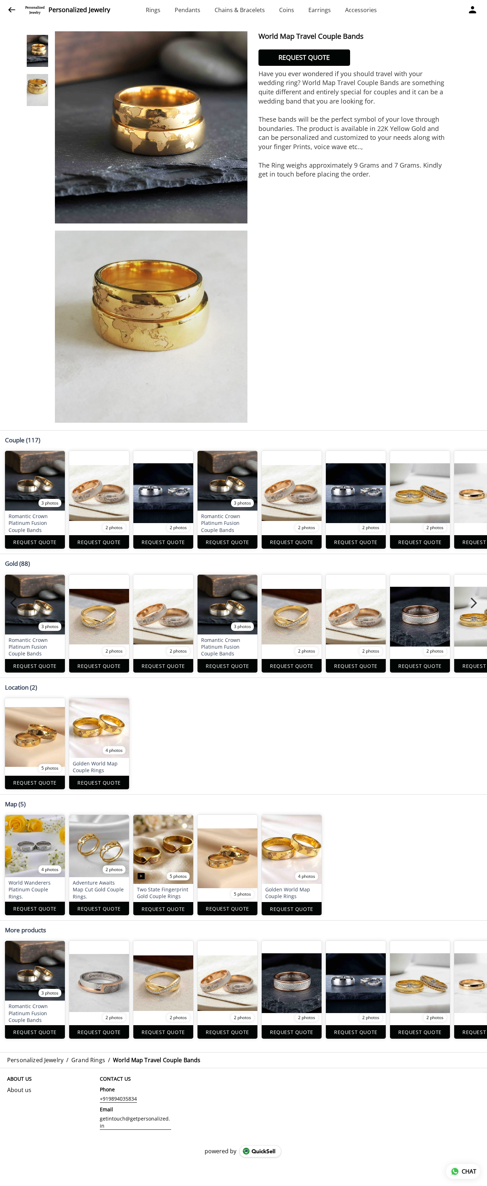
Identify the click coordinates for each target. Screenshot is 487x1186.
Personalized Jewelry (79, 10)
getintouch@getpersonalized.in (135, 1122)
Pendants (187, 10)
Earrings (319, 10)
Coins (286, 10)
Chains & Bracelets (240, 10)
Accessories (361, 10)
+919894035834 (118, 1098)
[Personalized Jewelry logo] (35, 10)
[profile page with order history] (473, 10)
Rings (153, 10)
